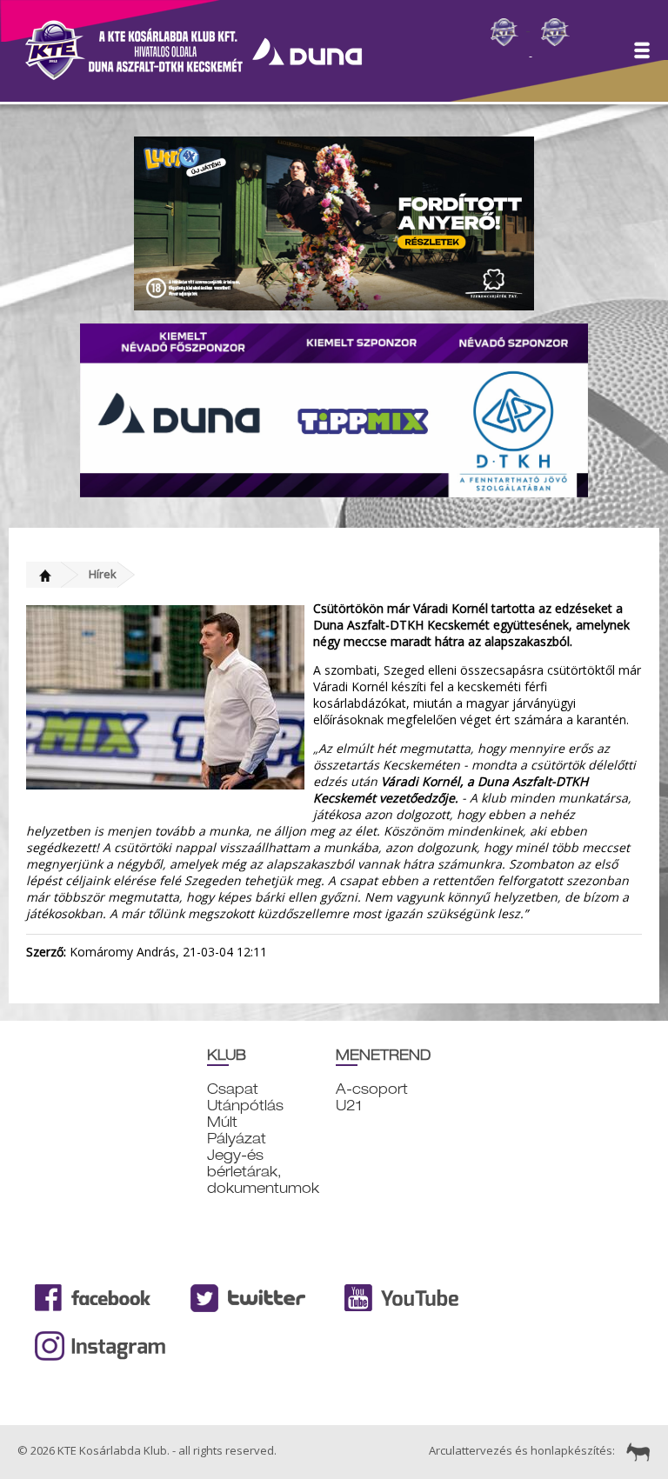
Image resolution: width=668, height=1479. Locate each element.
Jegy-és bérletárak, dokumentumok (263, 1171)
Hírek (103, 574)
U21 (349, 1105)
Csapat (232, 1089)
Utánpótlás (245, 1105)
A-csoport (372, 1089)
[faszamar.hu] (634, 1450)
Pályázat (236, 1138)
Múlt (222, 1122)
